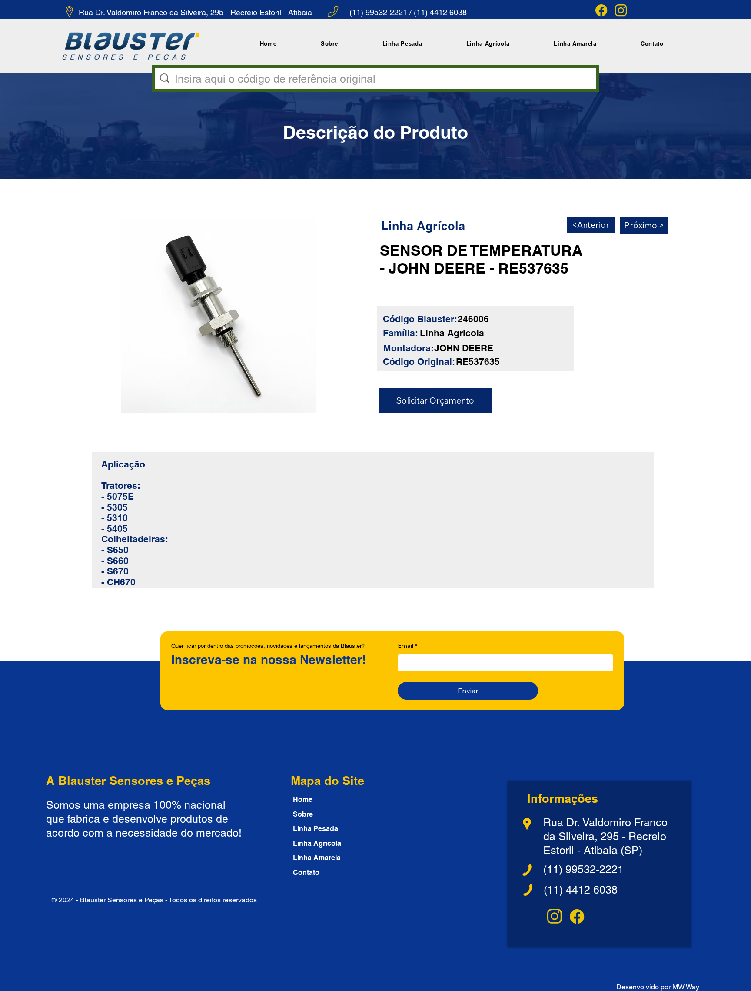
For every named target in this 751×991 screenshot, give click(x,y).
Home (302, 799)
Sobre (303, 814)
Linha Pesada (315, 828)
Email (407, 646)
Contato (306, 872)
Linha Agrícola (317, 843)
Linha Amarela (317, 858)
